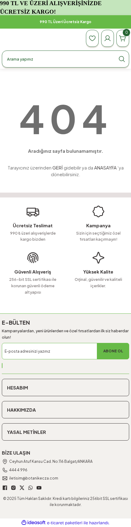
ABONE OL (113, 351)
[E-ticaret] (65, 523)
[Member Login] (107, 38)
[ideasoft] (33, 522)
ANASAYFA (105, 167)
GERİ (57, 167)
